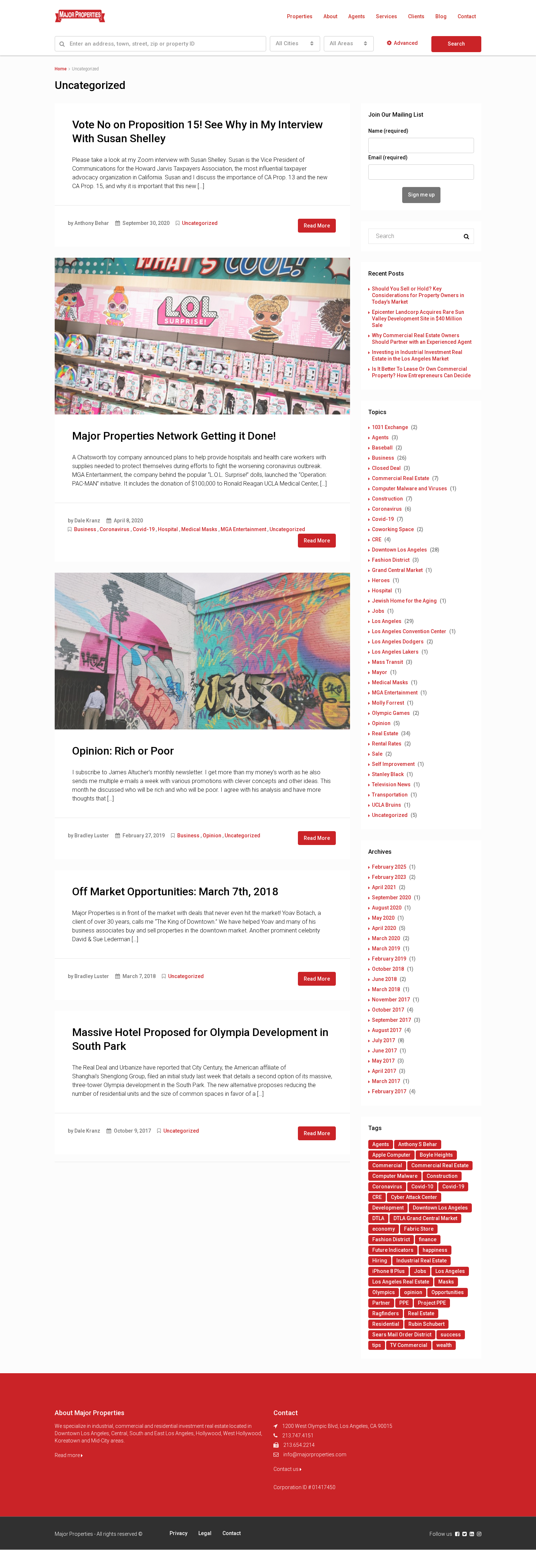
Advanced (406, 43)
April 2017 (384, 1071)
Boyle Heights (436, 1155)
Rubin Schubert (426, 1324)
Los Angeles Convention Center (409, 631)
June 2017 (384, 1051)
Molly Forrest (388, 703)
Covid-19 (144, 529)
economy (383, 1229)
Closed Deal (386, 468)
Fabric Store (419, 1229)
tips (376, 1345)
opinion (413, 1292)
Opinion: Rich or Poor (123, 750)
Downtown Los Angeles (399, 550)
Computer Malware (394, 1176)
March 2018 (386, 989)
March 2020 (386, 938)
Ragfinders (385, 1313)
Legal (204, 1533)
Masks (446, 1282)
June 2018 (384, 979)
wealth (444, 1345)
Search (456, 44)
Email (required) (388, 157)
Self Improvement (393, 764)
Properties (299, 16)
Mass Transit (387, 662)
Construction (387, 499)
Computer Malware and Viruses (409, 488)
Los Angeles (386, 621)
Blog (441, 16)
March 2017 (386, 1081)
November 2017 (391, 999)
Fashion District (390, 560)
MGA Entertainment (243, 529)
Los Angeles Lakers (395, 652)
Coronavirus (114, 529)
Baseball (382, 448)
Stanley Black (388, 774)
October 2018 (388, 969)
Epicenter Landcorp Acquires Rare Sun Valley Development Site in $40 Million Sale (418, 318)
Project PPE (432, 1303)
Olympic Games (391, 713)
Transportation (390, 795)
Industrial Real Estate (421, 1260)
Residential (385, 1324)
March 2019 (386, 948)
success (450, 1334)
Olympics (383, 1292)
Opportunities (447, 1292)
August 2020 (386, 908)
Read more (68, 1455)
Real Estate (385, 733)
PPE (404, 1303)
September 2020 (391, 897)
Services (386, 16)
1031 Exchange (390, 427)
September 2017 (391, 1020)
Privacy (178, 1533)
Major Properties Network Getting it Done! (174, 435)
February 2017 (389, 1091)
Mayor (379, 672)
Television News (391, 784)
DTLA (378, 1218)
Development (388, 1208)
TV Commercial (408, 1345)
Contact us (286, 1469)
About (330, 16)
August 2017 (386, 1030)
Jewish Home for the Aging (404, 601)
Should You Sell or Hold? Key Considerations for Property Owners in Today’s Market (418, 295)
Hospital (168, 529)
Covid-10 (422, 1186)
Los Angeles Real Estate (400, 1282)
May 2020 (383, 918)
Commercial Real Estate (400, 478)
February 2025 (389, 867)
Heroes (381, 580)
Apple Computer (391, 1155)
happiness (435, 1250)
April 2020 (384, 928)
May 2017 (383, 1061)
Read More (317, 226)
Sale (377, 754)
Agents (356, 16)
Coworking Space (393, 529)
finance (427, 1239)
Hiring (379, 1260)
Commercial (387, 1165)
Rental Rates (386, 744)
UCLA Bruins (386, 805)
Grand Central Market (397, 570)
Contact (467, 16)
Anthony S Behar (417, 1144)
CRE (376, 539)
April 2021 (384, 887)
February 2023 (389, 877)
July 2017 (383, 1040)
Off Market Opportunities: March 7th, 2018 (175, 891)
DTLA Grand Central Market (425, 1218)
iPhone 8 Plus (388, 1271)
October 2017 (388, 1010)
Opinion (212, 835)
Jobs (378, 611)
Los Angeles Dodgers (398, 641)
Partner (381, 1303)
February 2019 (389, 959)
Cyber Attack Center (414, 1197)
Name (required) (388, 131)
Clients (416, 16)
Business (85, 529)
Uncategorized (200, 223)
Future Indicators (392, 1250)
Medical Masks (199, 529)
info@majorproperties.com (314, 1454)
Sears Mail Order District (401, 1334)
